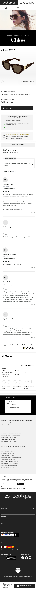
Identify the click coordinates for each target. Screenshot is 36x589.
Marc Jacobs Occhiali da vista (9, 463)
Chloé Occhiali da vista (7, 467)
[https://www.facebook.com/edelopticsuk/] (22, 558)
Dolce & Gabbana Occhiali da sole (10, 435)
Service (3, 516)
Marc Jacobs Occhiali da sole (9, 441)
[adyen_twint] (16, 535)
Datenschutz (16, 581)
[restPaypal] (11, 535)
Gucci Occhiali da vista (7, 455)
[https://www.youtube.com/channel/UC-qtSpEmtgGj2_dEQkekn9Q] (30, 558)
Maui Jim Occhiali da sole (8, 437)
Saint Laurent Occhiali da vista (10, 461)
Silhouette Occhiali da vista (9, 465)
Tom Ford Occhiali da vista (8, 449)
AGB (10, 581)
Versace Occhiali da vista (8, 459)
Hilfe (2, 524)
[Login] (18, 8)
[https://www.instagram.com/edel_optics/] (26, 558)
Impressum (23, 581)
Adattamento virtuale (27, 81)
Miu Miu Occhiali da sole (8, 425)
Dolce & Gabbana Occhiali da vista (11, 457)
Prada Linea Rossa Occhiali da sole (11, 433)
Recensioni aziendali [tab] (18, 144)
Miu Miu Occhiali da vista (8, 451)
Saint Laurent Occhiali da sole (9, 431)
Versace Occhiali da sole (8, 439)
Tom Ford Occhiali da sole (8, 429)
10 (27, 344)
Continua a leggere (27, 365)
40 (32, 344)
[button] (9, 2)
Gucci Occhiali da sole (7, 427)
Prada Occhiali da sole (7, 423)
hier (24, 488)
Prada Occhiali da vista (7, 453)
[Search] (6, 8)
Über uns (4, 508)
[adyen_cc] (2, 535)
